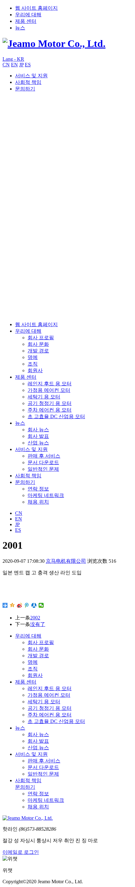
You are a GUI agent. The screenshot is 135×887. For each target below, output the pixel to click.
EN (14, 64)
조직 (33, 364)
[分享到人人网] (34, 605)
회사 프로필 (41, 337)
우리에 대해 (28, 14)
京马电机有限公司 (66, 561)
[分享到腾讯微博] (27, 605)
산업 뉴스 (38, 442)
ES (28, 64)
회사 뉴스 (38, 429)
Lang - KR (13, 59)
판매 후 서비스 (44, 456)
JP (21, 64)
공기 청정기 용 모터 (50, 403)
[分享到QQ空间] (12, 605)
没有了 (37, 624)
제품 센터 (25, 21)
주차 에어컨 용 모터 (50, 410)
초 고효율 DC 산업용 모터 (56, 416)
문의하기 (25, 88)
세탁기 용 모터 (44, 396)
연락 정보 (38, 488)
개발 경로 (38, 350)
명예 (33, 357)
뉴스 (20, 27)
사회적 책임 (28, 82)
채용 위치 (38, 502)
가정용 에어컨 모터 (49, 390)
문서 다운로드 (43, 462)
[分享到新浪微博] (19, 605)
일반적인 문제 (43, 469)
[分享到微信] (41, 605)
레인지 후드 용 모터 (50, 383)
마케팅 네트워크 (46, 495)
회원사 (35, 370)
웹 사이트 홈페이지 (36, 8)
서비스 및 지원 (31, 75)
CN (6, 64)
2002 (35, 617)
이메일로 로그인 (21, 852)
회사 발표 (38, 436)
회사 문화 (38, 344)
